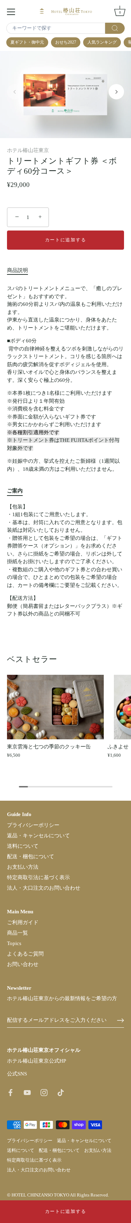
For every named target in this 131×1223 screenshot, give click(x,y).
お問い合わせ (22, 964)
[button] (14, 91)
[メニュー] (11, 12)
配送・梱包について (30, 856)
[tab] (21, 270)
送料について (22, 846)
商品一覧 (17, 933)
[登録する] (120, 1020)
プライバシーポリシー (33, 825)
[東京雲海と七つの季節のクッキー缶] (55, 707)
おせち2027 (65, 42)
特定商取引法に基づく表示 (38, 877)
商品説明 (17, 270)
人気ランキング (102, 42)
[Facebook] (10, 1092)
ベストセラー (32, 659)
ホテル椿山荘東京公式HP (36, 1061)
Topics (14, 943)
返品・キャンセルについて (38, 835)
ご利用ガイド (22, 922)
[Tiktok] (60, 1092)
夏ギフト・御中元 (27, 42)
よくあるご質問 (25, 954)
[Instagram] (44, 1092)
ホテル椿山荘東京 (28, 150)
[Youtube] (27, 1092)
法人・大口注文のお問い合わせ (43, 888)
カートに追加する (65, 1211)
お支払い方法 (22, 867)
